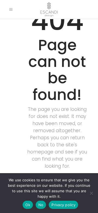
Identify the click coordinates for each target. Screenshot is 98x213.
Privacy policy (63, 205)
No (41, 205)
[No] (91, 193)
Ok (27, 205)
